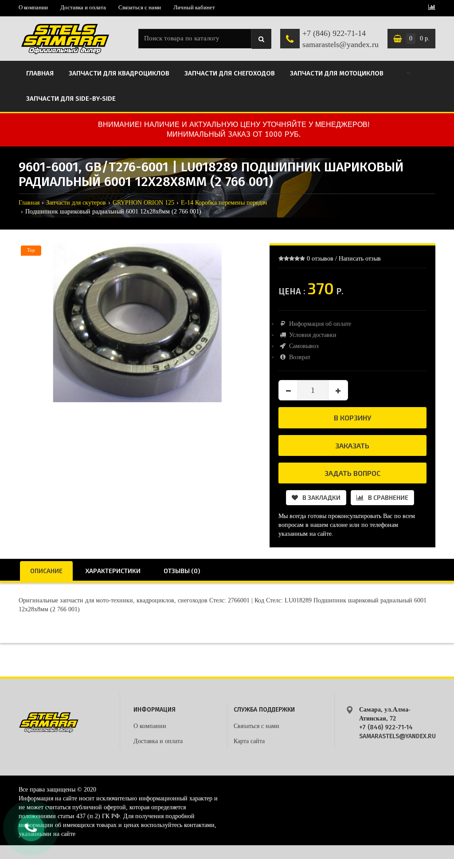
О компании (33, 7)
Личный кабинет (194, 7)
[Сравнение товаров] (431, 8)
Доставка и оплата (83, 7)
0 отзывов (320, 258)
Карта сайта (249, 741)
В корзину (352, 417)
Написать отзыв (360, 258)
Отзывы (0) (182, 570)
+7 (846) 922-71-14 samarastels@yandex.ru (340, 39)
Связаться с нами (139, 7)
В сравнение (388, 497)
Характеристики (113, 570)
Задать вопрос (352, 473)
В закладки (321, 497)
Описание (46, 570)
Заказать (352, 445)
